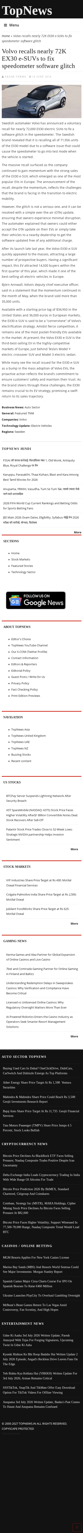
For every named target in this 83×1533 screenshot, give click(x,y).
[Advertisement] (41, 1480)
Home (6, 36)
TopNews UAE (20, 742)
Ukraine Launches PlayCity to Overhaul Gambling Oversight (41, 1295)
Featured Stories (22, 566)
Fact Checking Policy (24, 689)
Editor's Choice (21, 639)
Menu (14, 25)
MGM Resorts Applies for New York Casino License (36, 1257)
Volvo (23, 419)
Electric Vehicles (41, 426)
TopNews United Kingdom (28, 736)
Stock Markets (20, 559)
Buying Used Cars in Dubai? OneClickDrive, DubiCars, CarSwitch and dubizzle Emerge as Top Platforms (38, 1070)
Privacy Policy (20, 683)
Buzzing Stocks (21, 755)
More (77, 532)
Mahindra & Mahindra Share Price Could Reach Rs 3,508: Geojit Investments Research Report (39, 1099)
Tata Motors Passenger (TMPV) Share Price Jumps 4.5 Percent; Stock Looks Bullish (37, 1128)
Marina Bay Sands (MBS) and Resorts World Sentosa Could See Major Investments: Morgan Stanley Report (41, 1269)
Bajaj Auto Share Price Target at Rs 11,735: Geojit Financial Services (41, 1113)
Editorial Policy (21, 671)
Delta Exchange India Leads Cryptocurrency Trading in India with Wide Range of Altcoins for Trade (41, 1177)
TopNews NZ (19, 748)
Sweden (20, 432)
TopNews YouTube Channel (29, 645)
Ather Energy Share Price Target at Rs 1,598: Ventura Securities (37, 1085)
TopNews (27, 10)
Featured (21, 413)
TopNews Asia (20, 729)
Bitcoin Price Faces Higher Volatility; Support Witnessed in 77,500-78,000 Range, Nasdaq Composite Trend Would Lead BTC (41, 1227)
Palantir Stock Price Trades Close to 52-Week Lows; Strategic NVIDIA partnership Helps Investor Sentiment (39, 834)
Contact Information (24, 658)
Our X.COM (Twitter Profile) (29, 652)
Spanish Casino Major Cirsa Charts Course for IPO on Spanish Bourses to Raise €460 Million (37, 1283)
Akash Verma (15, 76)
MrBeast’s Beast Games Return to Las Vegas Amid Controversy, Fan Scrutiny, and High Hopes (35, 1307)
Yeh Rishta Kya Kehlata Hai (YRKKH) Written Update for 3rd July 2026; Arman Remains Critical (40, 1376)
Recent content (21, 761)
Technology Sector (23, 572)
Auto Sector (32, 407)
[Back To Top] (77, 1527)
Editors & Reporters (24, 664)
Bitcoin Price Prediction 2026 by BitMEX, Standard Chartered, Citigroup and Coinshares (36, 1191)
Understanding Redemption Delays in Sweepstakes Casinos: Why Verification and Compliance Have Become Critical (39, 988)
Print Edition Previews (25, 696)
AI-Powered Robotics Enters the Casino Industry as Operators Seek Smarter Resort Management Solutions (39, 1022)
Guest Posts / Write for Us (28, 677)
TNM (31, 413)
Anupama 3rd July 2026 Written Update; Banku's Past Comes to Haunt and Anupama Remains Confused (41, 1404)
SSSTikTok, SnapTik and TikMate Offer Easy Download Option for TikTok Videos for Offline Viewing (39, 1390)
